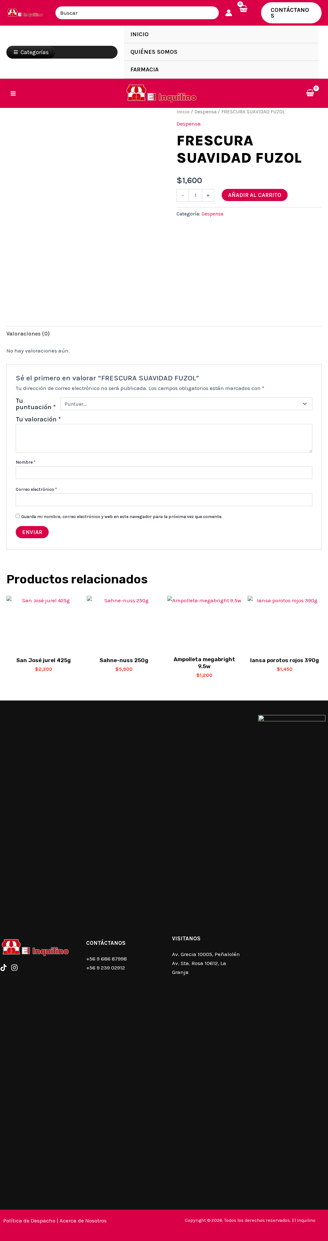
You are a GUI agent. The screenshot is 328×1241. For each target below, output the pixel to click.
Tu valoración (38, 419)
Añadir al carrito (254, 195)
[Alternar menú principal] (13, 93)
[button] (291, 12)
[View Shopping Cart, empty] (247, 12)
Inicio (183, 112)
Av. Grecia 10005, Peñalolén (206, 954)
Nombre (26, 462)
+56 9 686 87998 (106, 958)
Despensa (205, 112)
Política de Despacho (29, 1220)
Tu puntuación (36, 403)
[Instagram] (14, 967)
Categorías (34, 52)
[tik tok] (3, 967)
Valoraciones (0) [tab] (28, 333)
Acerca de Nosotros (83, 1220)
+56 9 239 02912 (105, 967)
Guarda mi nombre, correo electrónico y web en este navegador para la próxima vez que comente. (121, 516)
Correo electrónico (36, 489)
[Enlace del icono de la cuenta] (228, 12)
